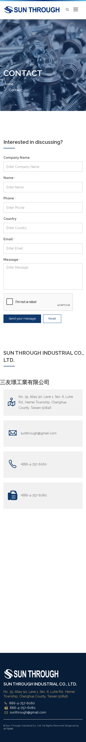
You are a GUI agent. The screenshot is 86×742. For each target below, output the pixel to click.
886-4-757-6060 (22, 703)
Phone (9, 198)
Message (11, 259)
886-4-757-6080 (23, 708)
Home (8, 84)
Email (8, 239)
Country (10, 219)
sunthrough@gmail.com (28, 712)
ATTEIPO (8, 729)
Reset (52, 318)
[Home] (31, 9)
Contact (15, 90)
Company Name (16, 157)
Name (9, 178)
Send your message (22, 318)
